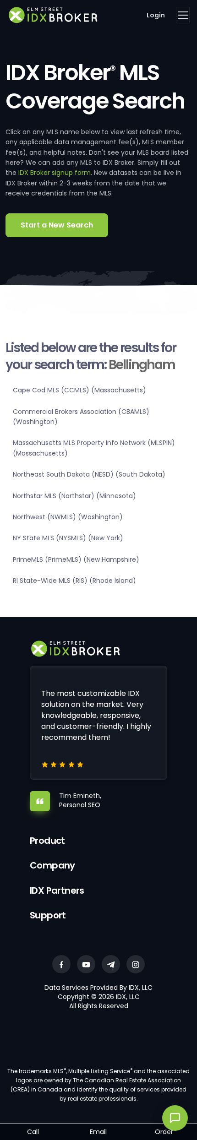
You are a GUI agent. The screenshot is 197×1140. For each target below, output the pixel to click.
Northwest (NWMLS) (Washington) (68, 516)
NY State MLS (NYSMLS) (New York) (68, 538)
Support (48, 915)
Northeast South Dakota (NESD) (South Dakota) (89, 474)
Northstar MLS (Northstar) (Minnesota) (74, 495)
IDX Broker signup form (54, 172)
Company (52, 865)
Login (156, 15)
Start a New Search (57, 225)
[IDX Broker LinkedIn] (111, 964)
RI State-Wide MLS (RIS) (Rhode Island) (74, 580)
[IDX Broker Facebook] (61, 964)
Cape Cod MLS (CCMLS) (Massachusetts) (79, 390)
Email (98, 1131)
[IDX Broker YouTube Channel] (86, 964)
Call (33, 1131)
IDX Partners (57, 890)
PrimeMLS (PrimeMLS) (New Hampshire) (76, 559)
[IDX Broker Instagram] (135, 964)
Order (164, 1131)
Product (47, 840)
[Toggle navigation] (183, 15)
